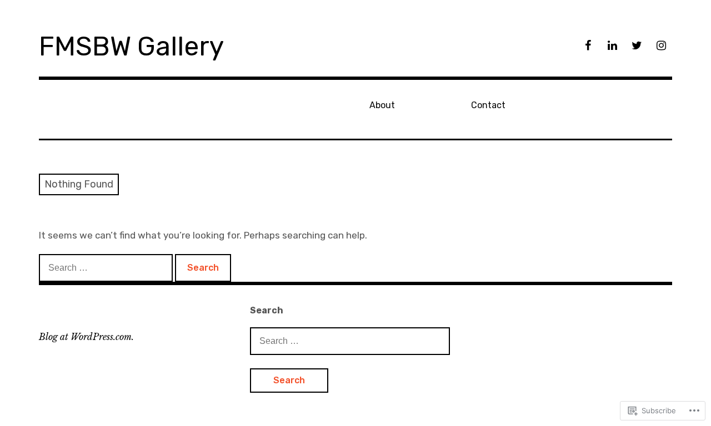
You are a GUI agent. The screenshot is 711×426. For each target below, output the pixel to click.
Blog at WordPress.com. (86, 336)
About (382, 105)
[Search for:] (107, 267)
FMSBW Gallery (131, 46)
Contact (488, 105)
